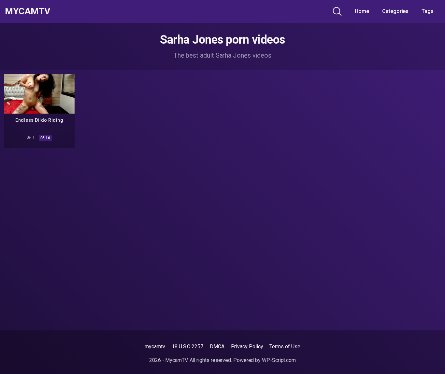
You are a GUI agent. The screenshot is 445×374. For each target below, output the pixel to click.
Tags (428, 11)
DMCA (217, 346)
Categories (395, 11)
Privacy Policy (247, 346)
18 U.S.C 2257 (187, 346)
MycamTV (27, 11)
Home (362, 11)
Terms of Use (284, 346)
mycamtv (155, 346)
